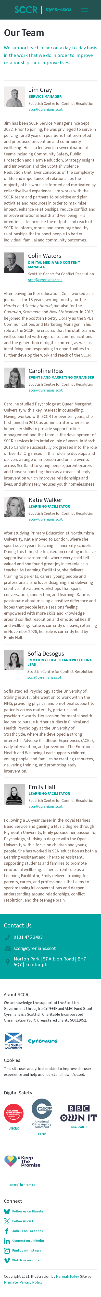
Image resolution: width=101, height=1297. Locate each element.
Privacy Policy (30, 1282)
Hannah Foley (67, 1276)
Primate (11, 1282)
